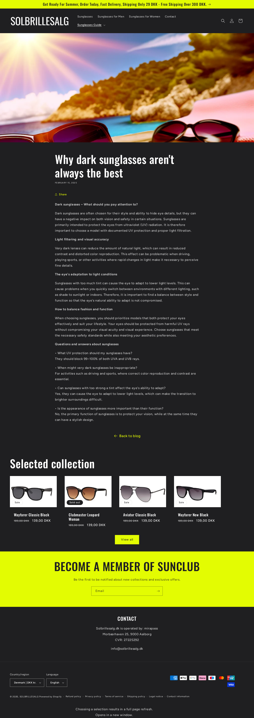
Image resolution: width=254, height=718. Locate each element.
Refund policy (73, 696)
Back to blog (129, 436)
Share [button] (63, 194)
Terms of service (114, 696)
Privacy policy (93, 696)
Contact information (178, 696)
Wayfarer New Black (193, 515)
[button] (91, 25)
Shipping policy (136, 696)
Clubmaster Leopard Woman (84, 517)
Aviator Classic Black (139, 515)
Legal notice (156, 696)
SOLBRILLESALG (29, 696)
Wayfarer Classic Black (31, 515)
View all (127, 539)
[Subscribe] (158, 591)
